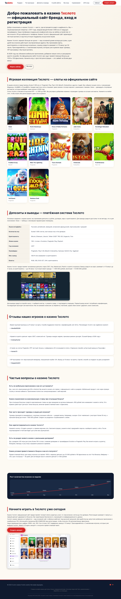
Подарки (19, 3)
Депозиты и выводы (43, 3)
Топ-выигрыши (29, 3)
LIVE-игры (86, 3)
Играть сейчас (15, 67)
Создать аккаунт (109, 2)
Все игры (66, 3)
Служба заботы (56, 3)
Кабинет (97, 3)
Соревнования (76, 3)
